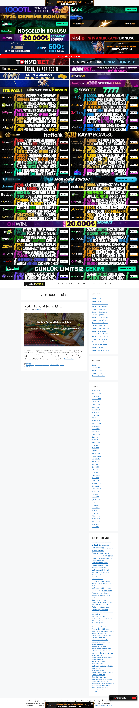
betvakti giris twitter (96, 590)
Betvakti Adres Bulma (99, 331)
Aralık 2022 (95, 472)
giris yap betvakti (110, 683)
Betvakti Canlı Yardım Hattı (98, 576)
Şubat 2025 (96, 404)
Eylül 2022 (95, 480)
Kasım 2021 (96, 508)
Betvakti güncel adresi (100, 604)
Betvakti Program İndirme (100, 304)
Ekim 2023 (95, 445)
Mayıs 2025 (96, 401)
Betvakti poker (96, 635)
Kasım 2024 (96, 410)
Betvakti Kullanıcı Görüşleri (100, 328)
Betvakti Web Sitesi (97, 657)
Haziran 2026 (96, 393)
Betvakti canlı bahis (100, 563)
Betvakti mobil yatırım (96, 625)
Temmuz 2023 (96, 453)
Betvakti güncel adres (107, 602)
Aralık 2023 (95, 440)
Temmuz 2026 (96, 391)
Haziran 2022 (96, 489)
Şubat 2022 (96, 499)
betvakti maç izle (106, 620)
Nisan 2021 (95, 527)
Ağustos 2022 (96, 483)
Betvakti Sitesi (95, 642)
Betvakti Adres (30, 365)
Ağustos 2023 (96, 450)
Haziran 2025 (96, 399)
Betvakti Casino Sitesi (98, 583)
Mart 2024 (95, 431)
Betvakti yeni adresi (98, 661)
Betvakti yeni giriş (97, 663)
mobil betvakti (105, 687)
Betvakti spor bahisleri (97, 644)
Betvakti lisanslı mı (96, 620)
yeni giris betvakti (96, 691)
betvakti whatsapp (108, 657)
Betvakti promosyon (98, 637)
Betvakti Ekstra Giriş (98, 325)
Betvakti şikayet (98, 675)
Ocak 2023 (95, 470)
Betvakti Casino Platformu (100, 342)
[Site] (34, 97)
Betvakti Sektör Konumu (99, 312)
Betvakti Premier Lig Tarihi (106, 635)
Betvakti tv (106, 648)
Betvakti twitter (106, 653)
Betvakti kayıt (96, 614)
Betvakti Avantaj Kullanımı (100, 350)
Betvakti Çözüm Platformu (100, 317)
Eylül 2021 (95, 513)
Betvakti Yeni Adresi (96, 284)
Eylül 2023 (95, 448)
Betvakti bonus (106, 556)
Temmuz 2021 (96, 519)
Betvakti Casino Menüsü (100, 334)
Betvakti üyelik (97, 672)
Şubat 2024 (96, 434)
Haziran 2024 (96, 423)
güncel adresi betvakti (96, 685)
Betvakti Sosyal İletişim (99, 306)
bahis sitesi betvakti (105, 542)
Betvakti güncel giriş (100, 607)
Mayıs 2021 (95, 524)
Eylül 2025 (95, 396)
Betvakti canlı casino (100, 565)
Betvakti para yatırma (107, 631)
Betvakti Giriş (109, 284)
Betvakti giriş (107, 590)
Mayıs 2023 (96, 459)
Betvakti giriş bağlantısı (97, 595)
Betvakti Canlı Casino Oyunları (99, 567)
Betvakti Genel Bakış (96, 585)
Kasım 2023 (96, 442)
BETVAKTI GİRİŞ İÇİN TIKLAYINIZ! (69, 56)
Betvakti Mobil (108, 622)
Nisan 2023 (96, 461)
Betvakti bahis (98, 551)
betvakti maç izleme (98, 623)
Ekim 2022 (95, 478)
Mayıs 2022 (96, 491)
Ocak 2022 (95, 502)
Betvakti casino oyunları (101, 581)
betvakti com (108, 583)
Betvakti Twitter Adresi (97, 655)
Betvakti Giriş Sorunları (96, 597)
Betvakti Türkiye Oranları (100, 323)
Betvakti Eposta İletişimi (99, 309)
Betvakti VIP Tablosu (98, 347)
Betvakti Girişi (107, 595)
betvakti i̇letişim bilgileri (108, 612)
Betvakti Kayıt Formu (98, 315)
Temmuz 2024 (96, 421)
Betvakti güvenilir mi (100, 610)
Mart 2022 (95, 497)
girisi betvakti (102, 683)
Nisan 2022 (95, 494)
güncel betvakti (106, 685)
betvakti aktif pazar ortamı (42, 365)
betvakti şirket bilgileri (107, 679)
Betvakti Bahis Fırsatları (99, 339)
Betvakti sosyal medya (104, 642)
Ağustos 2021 (96, 516)
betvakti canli (108, 558)
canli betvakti (95, 681)
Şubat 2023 (96, 467)
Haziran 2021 (96, 521)
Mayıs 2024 (96, 426)
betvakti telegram (96, 648)
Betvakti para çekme (99, 633)
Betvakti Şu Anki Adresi (107, 672)
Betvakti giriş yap (99, 600)
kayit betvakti (96, 687)
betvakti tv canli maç (97, 650)
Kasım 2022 (96, 475)
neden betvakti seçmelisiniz (57, 365)
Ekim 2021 (95, 510)
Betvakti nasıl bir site (100, 629)
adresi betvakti (96, 542)
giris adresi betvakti (103, 681)
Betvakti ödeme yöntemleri (98, 670)
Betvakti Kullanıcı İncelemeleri (98, 618)
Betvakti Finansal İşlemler (100, 320)
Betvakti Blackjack (96, 556)
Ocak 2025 (95, 407)
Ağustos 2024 (96, 418)
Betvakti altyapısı (109, 548)
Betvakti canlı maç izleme (101, 572)
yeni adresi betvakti (103, 689)
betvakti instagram (97, 612)
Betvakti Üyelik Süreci (96, 668)
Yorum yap (29, 366)
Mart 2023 (95, 464)
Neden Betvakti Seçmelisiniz (43, 306)
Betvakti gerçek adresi (101, 588)
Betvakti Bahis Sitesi (100, 553)
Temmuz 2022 (96, 486)
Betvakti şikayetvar (99, 677)
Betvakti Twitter (70, 284)
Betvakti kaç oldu (98, 616)
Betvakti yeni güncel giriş (102, 666)
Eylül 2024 (95, 415)
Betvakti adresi (98, 548)
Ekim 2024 (95, 412)
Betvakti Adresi (97, 298)
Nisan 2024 (96, 429)
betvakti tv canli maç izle (108, 650)
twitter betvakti (95, 689)
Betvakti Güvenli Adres (99, 345)
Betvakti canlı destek (100, 570)
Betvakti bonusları (98, 558)
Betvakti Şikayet (82, 284)
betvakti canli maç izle (98, 560)
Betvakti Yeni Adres (97, 659)
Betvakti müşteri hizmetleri (99, 627)
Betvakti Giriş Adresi (100, 593)
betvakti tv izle (95, 653)
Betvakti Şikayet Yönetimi (100, 336)
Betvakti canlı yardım (97, 574)
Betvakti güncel (97, 602)
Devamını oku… (69, 359)
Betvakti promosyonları (100, 640)
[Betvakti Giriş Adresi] (34, 284)
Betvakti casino (97, 579)
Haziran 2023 (96, 456)
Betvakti (60, 284)
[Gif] (69, 134)
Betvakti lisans (108, 618)
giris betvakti (95, 683)
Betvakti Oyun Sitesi (96, 631)
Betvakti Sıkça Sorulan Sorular (99, 646)
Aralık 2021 (95, 505)
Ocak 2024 (95, 437)
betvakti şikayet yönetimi (97, 679)
